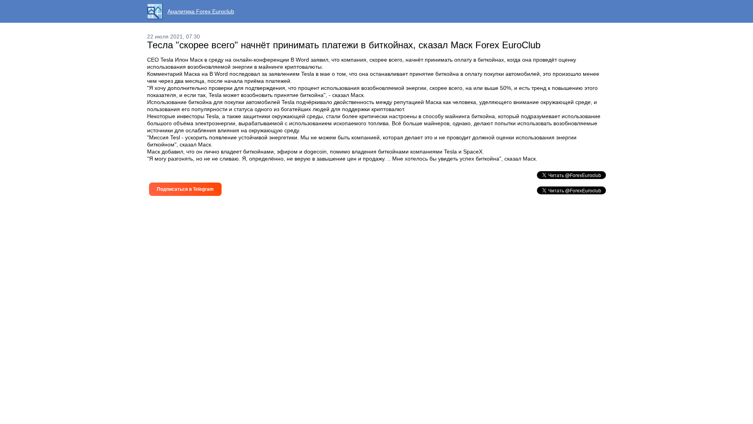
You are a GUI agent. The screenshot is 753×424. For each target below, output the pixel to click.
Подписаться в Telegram (185, 189)
